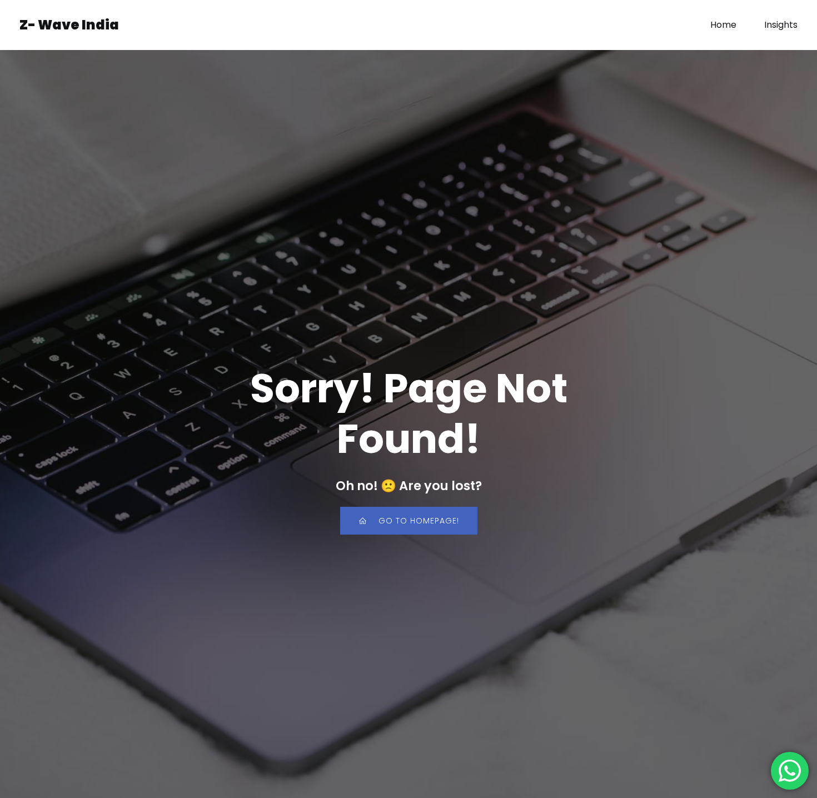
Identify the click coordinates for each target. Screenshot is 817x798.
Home (723, 24)
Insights (781, 24)
